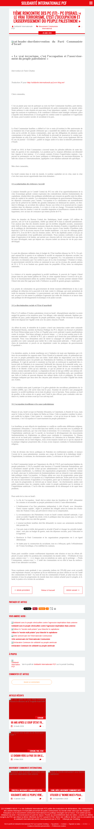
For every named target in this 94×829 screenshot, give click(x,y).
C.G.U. (85, 824)
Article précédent (23, 590)
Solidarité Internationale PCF (44, 3)
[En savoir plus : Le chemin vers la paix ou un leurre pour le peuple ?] (27, 747)
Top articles (55, 824)
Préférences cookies (59, 826)
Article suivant (72, 590)
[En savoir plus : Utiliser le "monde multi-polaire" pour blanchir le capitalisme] (66, 786)
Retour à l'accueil (48, 590)
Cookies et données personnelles (38, 826)
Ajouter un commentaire (32, 682)
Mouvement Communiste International (48, 27)
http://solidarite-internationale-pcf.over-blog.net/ (46, 82)
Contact (63, 824)
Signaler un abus (75, 824)
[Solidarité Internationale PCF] (16, 664)
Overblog (76, 819)
